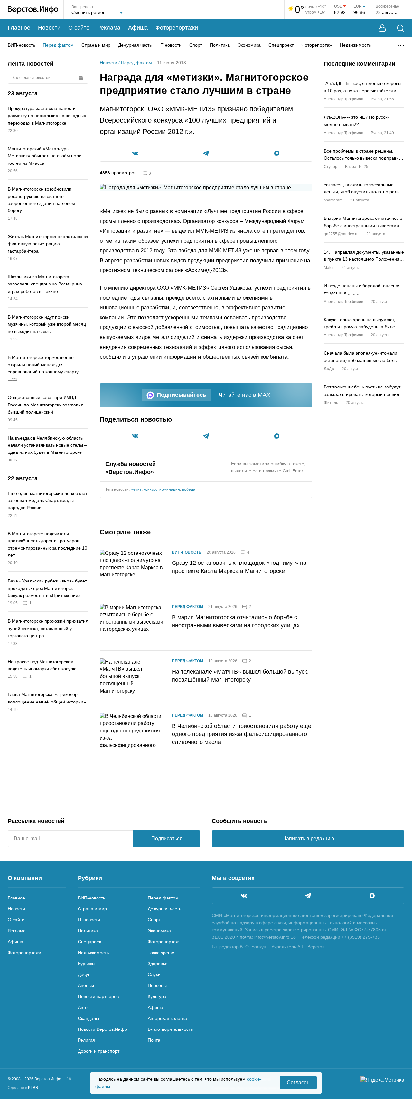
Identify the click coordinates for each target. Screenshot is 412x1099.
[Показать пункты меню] (401, 45)
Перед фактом (58, 45)
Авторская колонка (167, 1018)
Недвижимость (355, 45)
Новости (49, 27)
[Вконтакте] (244, 896)
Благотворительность (170, 1029)
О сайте (78, 27)
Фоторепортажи (176, 27)
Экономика (249, 45)
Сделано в (23, 1087)
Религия (86, 1040)
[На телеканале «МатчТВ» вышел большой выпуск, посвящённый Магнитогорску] (132, 677)
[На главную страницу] (33, 10)
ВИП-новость (21, 45)
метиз (136, 489)
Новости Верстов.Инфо (102, 1029)
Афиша (138, 27)
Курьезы (86, 963)
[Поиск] (400, 28)
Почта (154, 1040)
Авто (83, 1007)
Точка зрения (162, 952)
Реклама (108, 27)
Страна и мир (95, 45)
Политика (220, 45)
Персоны (157, 985)
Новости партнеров (98, 996)
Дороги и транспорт (98, 1051)
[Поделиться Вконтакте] (135, 153)
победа (188, 489)
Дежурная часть (135, 45)
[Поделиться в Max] (276, 153)
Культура (157, 996)
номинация (169, 489)
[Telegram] (308, 896)
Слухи (154, 974)
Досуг (83, 974)
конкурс (150, 489)
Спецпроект (281, 45)
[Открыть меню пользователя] (382, 28)
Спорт (195, 45)
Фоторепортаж (316, 45)
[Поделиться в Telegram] (206, 153)
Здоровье (158, 963)
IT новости (170, 45)
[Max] (372, 896)
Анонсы (86, 985)
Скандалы (88, 1018)
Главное (19, 27)
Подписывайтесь (181, 395)
